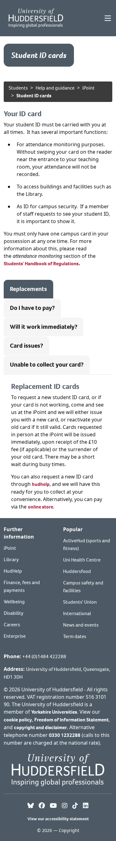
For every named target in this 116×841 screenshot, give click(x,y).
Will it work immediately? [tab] (43, 327)
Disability (14, 613)
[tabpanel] (58, 446)
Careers (12, 624)
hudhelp (40, 484)
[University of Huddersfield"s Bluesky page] (31, 806)
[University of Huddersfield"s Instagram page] (64, 806)
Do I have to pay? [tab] (32, 308)
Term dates (74, 636)
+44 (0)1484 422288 (44, 656)
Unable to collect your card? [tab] (47, 364)
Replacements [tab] (28, 289)
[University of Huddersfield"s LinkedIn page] (85, 806)
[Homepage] (36, 18)
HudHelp (13, 571)
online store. (41, 507)
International (77, 613)
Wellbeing (14, 601)
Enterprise (15, 636)
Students (18, 88)
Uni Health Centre (82, 560)
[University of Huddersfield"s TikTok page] (75, 806)
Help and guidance (55, 88)
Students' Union (80, 602)
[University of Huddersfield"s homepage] (58, 769)
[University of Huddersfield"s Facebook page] (42, 806)
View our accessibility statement (58, 819)
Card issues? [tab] (26, 345)
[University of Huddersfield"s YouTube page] (53, 806)
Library (11, 559)
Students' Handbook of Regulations (41, 263)
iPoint (88, 88)
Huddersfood (77, 571)
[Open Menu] (108, 18)
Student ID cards (33, 95)
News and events (81, 625)
